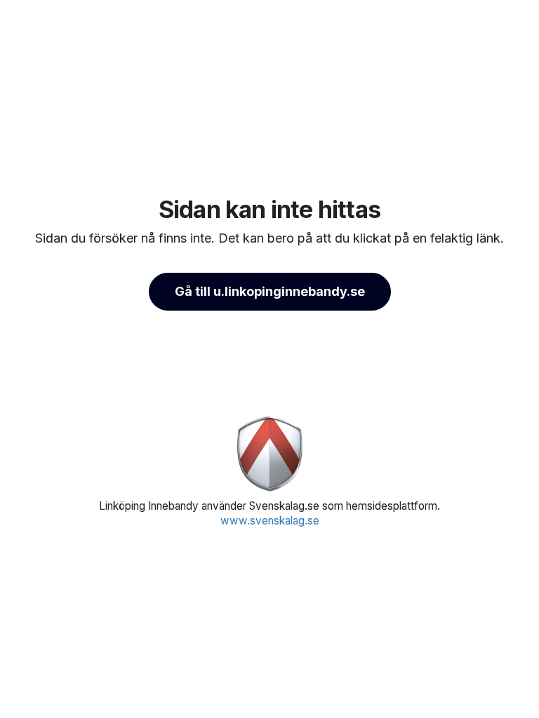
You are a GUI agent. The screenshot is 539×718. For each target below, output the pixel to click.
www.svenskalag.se (269, 520)
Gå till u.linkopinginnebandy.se (270, 291)
